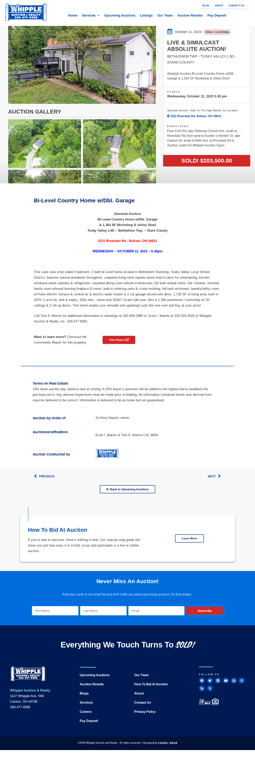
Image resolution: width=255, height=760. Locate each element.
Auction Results (190, 15)
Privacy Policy (145, 711)
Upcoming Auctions (119, 15)
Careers (86, 711)
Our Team (165, 15)
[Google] (234, 681)
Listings (146, 15)
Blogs (84, 693)
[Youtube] (226, 681)
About (139, 693)
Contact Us (142, 702)
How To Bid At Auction (151, 684)
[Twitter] (210, 681)
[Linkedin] (218, 681)
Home (72, 15)
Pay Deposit (216, 15)
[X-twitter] (210, 688)
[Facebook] (202, 681)
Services (89, 15)
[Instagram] (242, 681)
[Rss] (202, 688)
